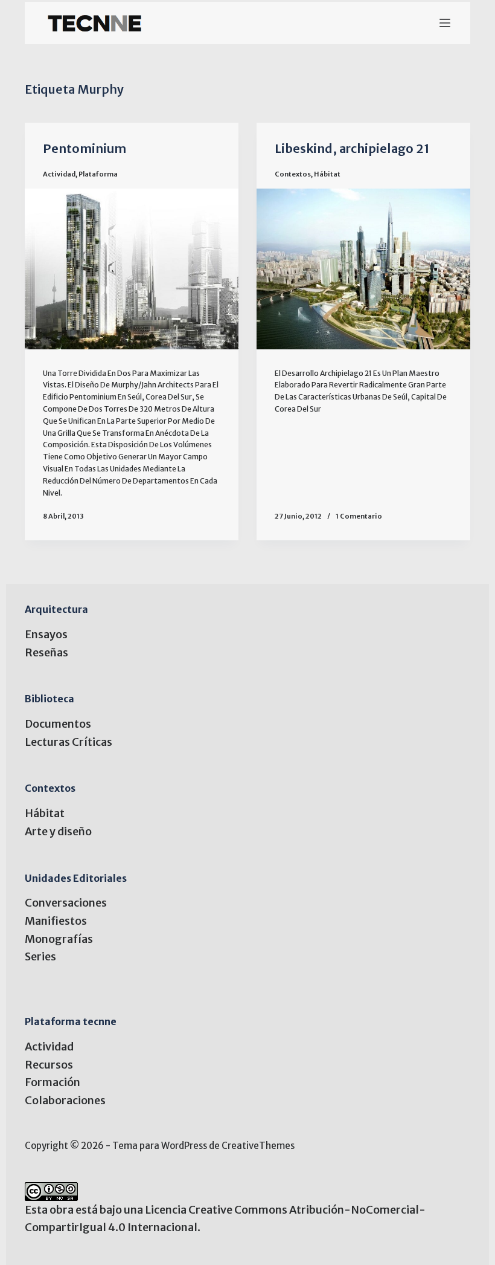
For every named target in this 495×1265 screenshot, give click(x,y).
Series (40, 956)
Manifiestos (56, 921)
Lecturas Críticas (68, 742)
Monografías (59, 939)
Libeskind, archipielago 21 (352, 148)
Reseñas (46, 652)
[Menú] (444, 23)
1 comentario (359, 516)
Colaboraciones (65, 1100)
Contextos (293, 174)
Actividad (59, 174)
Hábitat (327, 174)
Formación (52, 1082)
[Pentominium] (131, 269)
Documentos (58, 724)
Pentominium (84, 148)
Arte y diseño (58, 831)
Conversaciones (66, 903)
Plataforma (98, 174)
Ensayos (46, 634)
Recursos (49, 1065)
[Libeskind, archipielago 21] (363, 269)
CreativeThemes (258, 1145)
